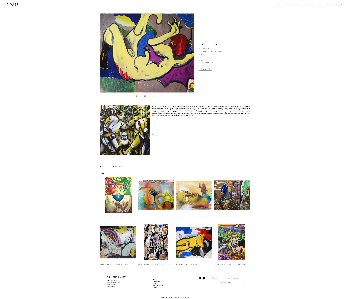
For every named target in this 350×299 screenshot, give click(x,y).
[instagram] (200, 278)
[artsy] (207, 278)
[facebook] (204, 278)
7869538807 (111, 286)
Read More (155, 135)
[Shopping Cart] (344, 5)
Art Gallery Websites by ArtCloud (180, 297)
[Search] (341, 5)
